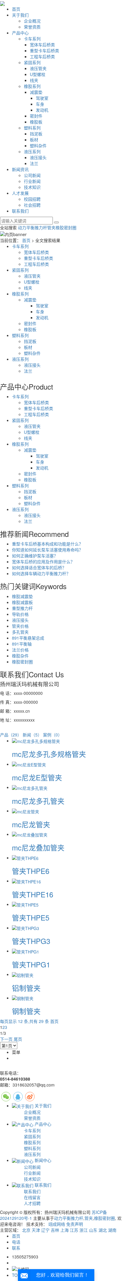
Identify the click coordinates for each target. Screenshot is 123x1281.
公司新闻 (32, 175)
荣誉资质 (32, 27)
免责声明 (74, 1224)
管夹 (51, 227)
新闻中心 (42, 1160)
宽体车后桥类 (42, 45)
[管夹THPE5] (25, 904)
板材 (34, 140)
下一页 (6, 1039)
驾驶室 (42, 98)
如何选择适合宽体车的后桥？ (39, 567)
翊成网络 (56, 1224)
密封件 (36, 116)
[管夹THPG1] (25, 951)
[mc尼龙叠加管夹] (29, 834)
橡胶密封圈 (66, 227)
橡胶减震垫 (22, 596)
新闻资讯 (20, 169)
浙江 (83, 1230)
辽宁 (45, 1230)
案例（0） (52, 735)
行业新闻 (32, 181)
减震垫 (36, 92)
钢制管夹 (26, 1011)
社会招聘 (32, 205)
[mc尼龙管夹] (25, 811)
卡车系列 (32, 39)
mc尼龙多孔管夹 (38, 801)
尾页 (18, 1039)
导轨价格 (20, 614)
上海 (64, 1230)
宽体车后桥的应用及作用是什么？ (43, 561)
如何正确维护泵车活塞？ (35, 556)
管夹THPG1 (31, 964)
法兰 (34, 163)
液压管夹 (38, 68)
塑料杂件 (38, 145)
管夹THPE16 (32, 894)
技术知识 (32, 187)
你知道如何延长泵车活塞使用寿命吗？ (47, 550)
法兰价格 (20, 650)
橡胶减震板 (22, 602)
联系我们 (20, 211)
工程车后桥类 (42, 56)
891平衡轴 (22, 644)
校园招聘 (32, 199)
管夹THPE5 (30, 917)
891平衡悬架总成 (28, 638)
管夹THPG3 (31, 941)
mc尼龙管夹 (31, 824)
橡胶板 (36, 122)
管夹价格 (20, 626)
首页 (16, 9)
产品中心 (20, 33)
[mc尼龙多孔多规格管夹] (36, 741)
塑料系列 (32, 128)
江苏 (74, 1230)
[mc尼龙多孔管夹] (29, 787)
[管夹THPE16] (26, 881)
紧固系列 (32, 62)
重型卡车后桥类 (44, 50)
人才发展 (20, 193)
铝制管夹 (26, 988)
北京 (26, 1230)
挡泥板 (36, 134)
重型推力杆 (22, 608)
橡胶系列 (32, 86)
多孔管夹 (20, 632)
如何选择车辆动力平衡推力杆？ (41, 573)
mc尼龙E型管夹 (37, 777)
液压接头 (38, 157)
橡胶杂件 (20, 656)
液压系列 (32, 151)
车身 (40, 104)
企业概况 (32, 21)
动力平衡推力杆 (32, 227)
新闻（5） (32, 735)
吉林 (55, 1230)
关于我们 (20, 15)
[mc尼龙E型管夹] (29, 764)
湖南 (112, 1230)
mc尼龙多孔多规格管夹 (49, 754)
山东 (93, 1230)
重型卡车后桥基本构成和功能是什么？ (47, 544)
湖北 (103, 1230)
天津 (36, 1230)
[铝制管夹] (22, 974)
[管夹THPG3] (25, 928)
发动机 (42, 110)
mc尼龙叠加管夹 (38, 847)
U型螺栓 (37, 74)
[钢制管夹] (22, 998)
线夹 (34, 80)
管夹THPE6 (30, 871)
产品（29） (10, 735)
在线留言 (32, 1197)
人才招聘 (32, 1203)
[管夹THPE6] (25, 858)
